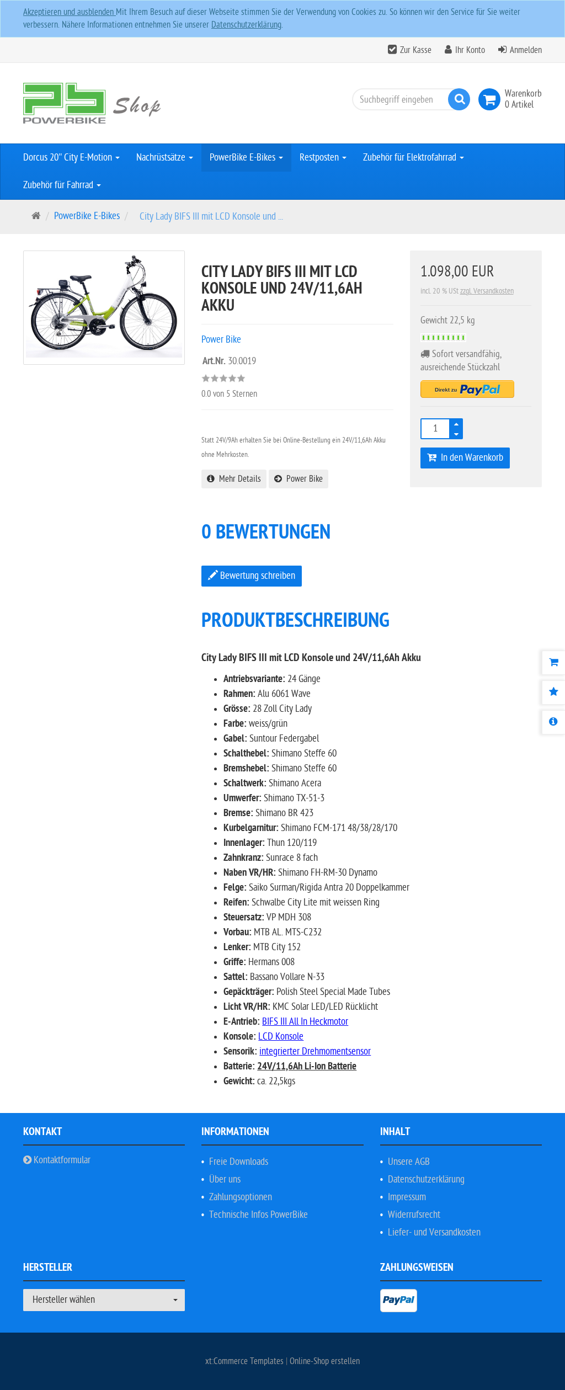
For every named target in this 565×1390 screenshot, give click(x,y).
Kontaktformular (60, 1160)
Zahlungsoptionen (240, 1197)
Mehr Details (238, 479)
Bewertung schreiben (256, 576)
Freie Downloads (238, 1162)
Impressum (407, 1197)
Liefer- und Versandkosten (434, 1232)
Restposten (320, 157)
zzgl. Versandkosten (487, 291)
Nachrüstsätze (162, 157)
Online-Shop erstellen (325, 1361)
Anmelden (526, 50)
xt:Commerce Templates (245, 1361)
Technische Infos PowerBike (258, 1215)
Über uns (225, 1179)
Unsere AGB (409, 1162)
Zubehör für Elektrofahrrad (411, 157)
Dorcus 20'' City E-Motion (68, 157)
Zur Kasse (415, 50)
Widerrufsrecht (414, 1215)
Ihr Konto (470, 50)
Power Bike (302, 479)
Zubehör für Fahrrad (59, 185)
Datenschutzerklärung (246, 25)
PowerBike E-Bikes (244, 157)
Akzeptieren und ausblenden (69, 12)
